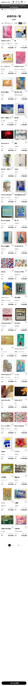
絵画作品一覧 (13, 9)
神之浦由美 (17, 326)
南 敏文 (3, 120)
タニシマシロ (4, 351)
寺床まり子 (17, 197)
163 (18, 545)
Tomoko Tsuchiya (18, 531)
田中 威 (16, 377)
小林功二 (16, 43)
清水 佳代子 (3, 326)
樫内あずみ (3, 505)
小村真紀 (16, 146)
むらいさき (3, 223)
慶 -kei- (2, 274)
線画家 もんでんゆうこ (6, 197)
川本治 (2, 172)
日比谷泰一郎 (17, 274)
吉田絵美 (16, 249)
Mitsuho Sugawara (19, 95)
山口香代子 (17, 223)
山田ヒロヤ (3, 249)
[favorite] (12, 40)
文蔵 (2, 146)
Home (5, 9)
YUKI (2, 403)
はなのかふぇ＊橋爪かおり (6, 43)
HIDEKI (2, 95)
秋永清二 (16, 480)
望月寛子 (3, 69)
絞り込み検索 (15, 683)
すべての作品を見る (14, 7)
